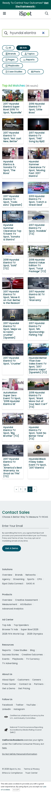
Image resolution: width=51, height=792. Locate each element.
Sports (30, 579)
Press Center (9, 684)
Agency (6, 579)
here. (4, 748)
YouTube (31, 704)
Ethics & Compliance (12, 773)
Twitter (20, 704)
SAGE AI (30, 583)
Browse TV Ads (10, 629)
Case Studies (14, 71)
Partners (38, 684)
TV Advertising (10, 663)
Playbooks (13, 65)
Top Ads (6, 625)
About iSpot (8, 679)
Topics (31, 53)
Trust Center (31, 773)
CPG (39, 579)
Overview (7, 574)
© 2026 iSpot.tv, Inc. (11, 769)
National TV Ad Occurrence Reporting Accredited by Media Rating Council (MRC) (26, 730)
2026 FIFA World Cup (13, 633)
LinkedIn (6, 709)
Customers (23, 679)
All (9, 47)
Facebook (7, 704)
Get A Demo (11, 548)
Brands (12, 53)
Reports (30, 59)
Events (5, 659)
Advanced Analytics (12, 608)
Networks (30, 574)
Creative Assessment (26, 600)
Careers (36, 679)
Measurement (9, 604)
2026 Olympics (35, 633)
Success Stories (10, 654)
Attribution (26, 604)
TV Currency (33, 659)
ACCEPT (16, 790)
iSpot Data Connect (12, 583)
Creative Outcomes (32, 654)
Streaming (18, 579)
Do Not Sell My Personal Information (19, 754)
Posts (37, 71)
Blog (32, 650)
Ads (24, 47)
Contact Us (25, 684)
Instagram (19, 709)
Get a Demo (8, 688)
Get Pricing (24, 688)
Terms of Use (17, 538)
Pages (11, 59)
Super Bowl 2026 (29, 629)
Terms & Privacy (32, 769)
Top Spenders (21, 625)
